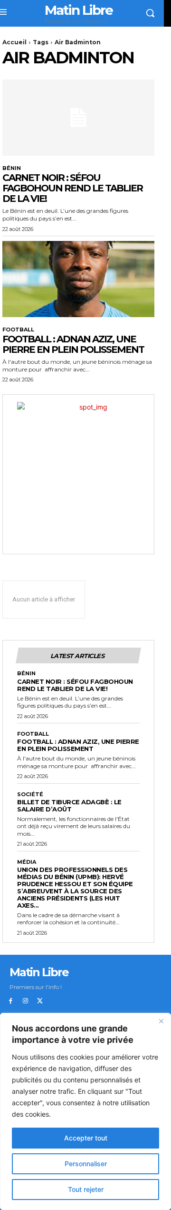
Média (26, 862)
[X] (40, 1001)
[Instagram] (25, 1001)
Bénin (11, 168)
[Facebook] (11, 1001)
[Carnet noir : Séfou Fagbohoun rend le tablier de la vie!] (78, 118)
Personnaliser (86, 1164)
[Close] (161, 1021)
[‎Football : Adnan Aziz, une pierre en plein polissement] (78, 279)
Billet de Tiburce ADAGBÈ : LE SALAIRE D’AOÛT (69, 805)
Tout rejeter (86, 1189)
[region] (85, 1111)
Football (18, 330)
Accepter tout (85, 1138)
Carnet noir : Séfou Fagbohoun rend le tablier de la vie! (72, 188)
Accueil (14, 42)
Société (30, 794)
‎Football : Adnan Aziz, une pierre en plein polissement (73, 344)
